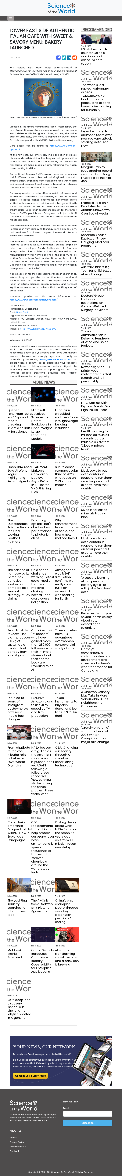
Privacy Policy (17, 1142)
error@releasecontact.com (55, 359)
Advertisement (18, 1146)
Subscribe (88, 1123)
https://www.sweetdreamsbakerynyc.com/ (34, 299)
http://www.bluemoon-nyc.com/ (38, 328)
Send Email (22, 312)
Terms (13, 1137)
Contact (14, 1151)
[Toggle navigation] (10, 18)
